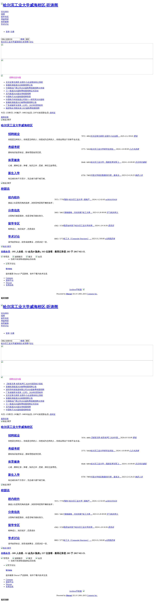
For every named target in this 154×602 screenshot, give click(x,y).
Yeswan (9, 283)
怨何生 (52, 113)
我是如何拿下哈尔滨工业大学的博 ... (79, 226)
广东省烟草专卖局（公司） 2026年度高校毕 (24, 392)
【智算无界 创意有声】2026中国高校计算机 (24, 384)
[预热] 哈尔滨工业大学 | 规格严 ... (78, 199)
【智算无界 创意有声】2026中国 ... (105, 438)
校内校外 (14, 197)
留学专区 (5, 17)
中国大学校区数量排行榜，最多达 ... (105, 175)
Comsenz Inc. (92, 294)
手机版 (79, 290)
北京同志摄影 (141, 162)
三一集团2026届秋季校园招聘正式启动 (22, 91)
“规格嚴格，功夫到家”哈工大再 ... (78, 212)
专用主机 (9, 285)
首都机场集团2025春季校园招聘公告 (21, 102)
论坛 (5, 12)
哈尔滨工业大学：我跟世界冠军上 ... (105, 162)
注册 (12, 32)
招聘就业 (14, 134)
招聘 (3, 14)
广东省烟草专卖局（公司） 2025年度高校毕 (24, 105)
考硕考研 (5, 19)
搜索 (22, 39)
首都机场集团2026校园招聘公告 (19, 85)
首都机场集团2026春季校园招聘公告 (21, 387)
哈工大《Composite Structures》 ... (77, 239)
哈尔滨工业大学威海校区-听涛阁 (15, 42)
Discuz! (69, 294)
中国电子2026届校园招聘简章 (18, 97)
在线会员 (5, 251)
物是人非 (139, 175)
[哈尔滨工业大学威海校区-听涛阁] (29, 5)
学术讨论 (5, 24)
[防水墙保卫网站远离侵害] (84, 290)
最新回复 (5, 117)
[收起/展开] (6, 120)
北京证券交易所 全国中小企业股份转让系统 (24, 82)
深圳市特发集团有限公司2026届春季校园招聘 (25, 390)
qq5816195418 (111, 199)
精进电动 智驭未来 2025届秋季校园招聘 (22, 108)
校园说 (5, 188)
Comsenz (9, 278)
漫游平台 (9, 280)
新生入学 (14, 173)
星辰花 (111, 226)
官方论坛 (9, 269)
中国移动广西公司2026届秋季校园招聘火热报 (25, 88)
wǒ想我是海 (110, 239)
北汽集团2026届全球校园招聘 (18, 94)
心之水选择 (134, 149)
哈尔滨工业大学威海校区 (17, 125)
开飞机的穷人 (112, 212)
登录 (8, 32)
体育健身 (5, 22)
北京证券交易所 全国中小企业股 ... (105, 136)
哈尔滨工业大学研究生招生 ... (103, 149)
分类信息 (14, 210)
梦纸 (136, 136)
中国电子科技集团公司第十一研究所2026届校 (25, 99)
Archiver (72, 290)
